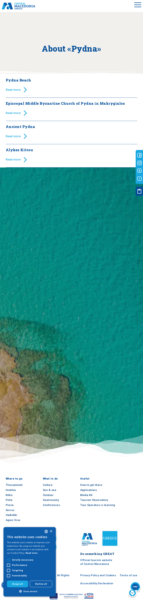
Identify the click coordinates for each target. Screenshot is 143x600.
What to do (50, 478)
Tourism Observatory (94, 500)
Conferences (51, 505)
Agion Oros (13, 520)
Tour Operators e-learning (97, 505)
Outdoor (48, 495)
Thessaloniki (14, 485)
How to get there (91, 485)
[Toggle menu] (137, 5)
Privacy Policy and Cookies (98, 575)
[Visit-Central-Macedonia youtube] (139, 179)
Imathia (11, 490)
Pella (9, 500)
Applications (88, 490)
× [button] (51, 531)
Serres (10, 510)
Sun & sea (49, 490)
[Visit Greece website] (111, 547)
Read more (32, 552)
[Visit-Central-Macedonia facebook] (139, 155)
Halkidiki (11, 515)
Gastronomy (51, 500)
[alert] (29, 562)
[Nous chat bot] (134, 589)
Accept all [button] (17, 583)
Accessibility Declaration (96, 583)
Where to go (14, 478)
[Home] (18, 6)
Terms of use (128, 575)
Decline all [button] (41, 583)
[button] (29, 591)
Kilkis (9, 495)
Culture (48, 485)
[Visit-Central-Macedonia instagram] (139, 163)
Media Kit (86, 495)
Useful (84, 478)
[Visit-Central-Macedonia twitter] (139, 170)
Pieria (10, 505)
